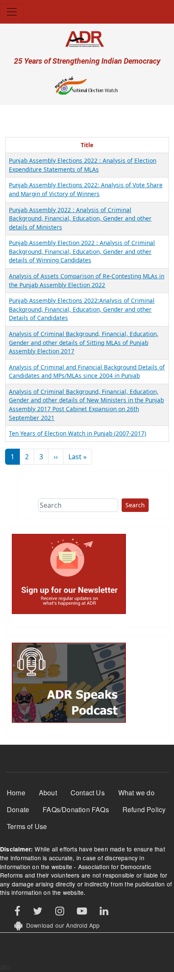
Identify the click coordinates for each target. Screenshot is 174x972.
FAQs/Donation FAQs (76, 809)
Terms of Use (27, 826)
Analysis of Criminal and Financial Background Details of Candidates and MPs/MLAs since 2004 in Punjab (87, 371)
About (48, 792)
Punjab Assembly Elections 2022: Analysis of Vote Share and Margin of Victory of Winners (86, 189)
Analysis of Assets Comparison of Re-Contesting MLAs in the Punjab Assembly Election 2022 (86, 280)
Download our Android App (61, 925)
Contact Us (88, 792)
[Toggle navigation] (12, 11)
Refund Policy (144, 809)
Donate (18, 809)
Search (135, 505)
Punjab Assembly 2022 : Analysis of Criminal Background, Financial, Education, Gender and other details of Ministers (80, 218)
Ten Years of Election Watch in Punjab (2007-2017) (77, 433)
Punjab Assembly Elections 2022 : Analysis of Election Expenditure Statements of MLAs (82, 164)
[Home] (87, 38)
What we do (136, 792)
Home (16, 792)
